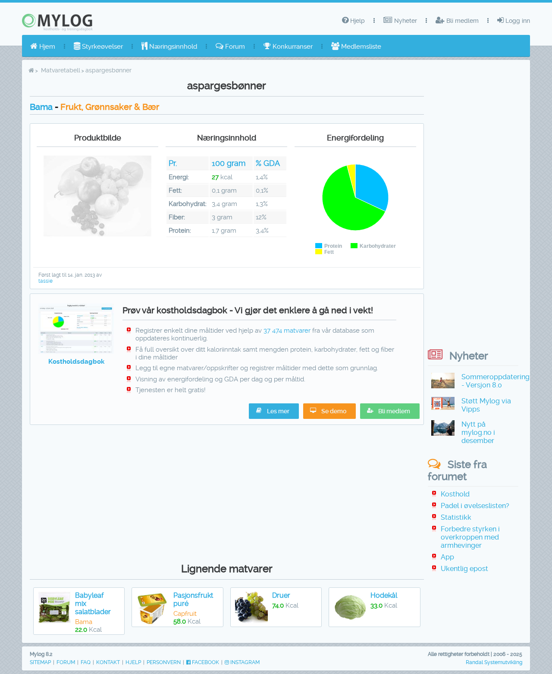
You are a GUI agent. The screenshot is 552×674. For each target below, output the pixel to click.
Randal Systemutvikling (494, 662)
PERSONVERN (164, 662)
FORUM (65, 662)
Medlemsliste (360, 46)
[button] (390, 411)
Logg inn (517, 20)
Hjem (46, 46)
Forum (234, 46)
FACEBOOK (205, 662)
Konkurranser (292, 46)
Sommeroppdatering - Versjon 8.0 (495, 381)
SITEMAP (40, 662)
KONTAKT (108, 662)
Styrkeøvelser (101, 46)
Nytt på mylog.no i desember (478, 432)
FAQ (86, 662)
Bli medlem (462, 20)
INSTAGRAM (244, 662)
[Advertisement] (226, 491)
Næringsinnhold (172, 46)
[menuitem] (42, 46)
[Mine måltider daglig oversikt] (76, 352)
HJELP (133, 662)
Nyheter (404, 20)
